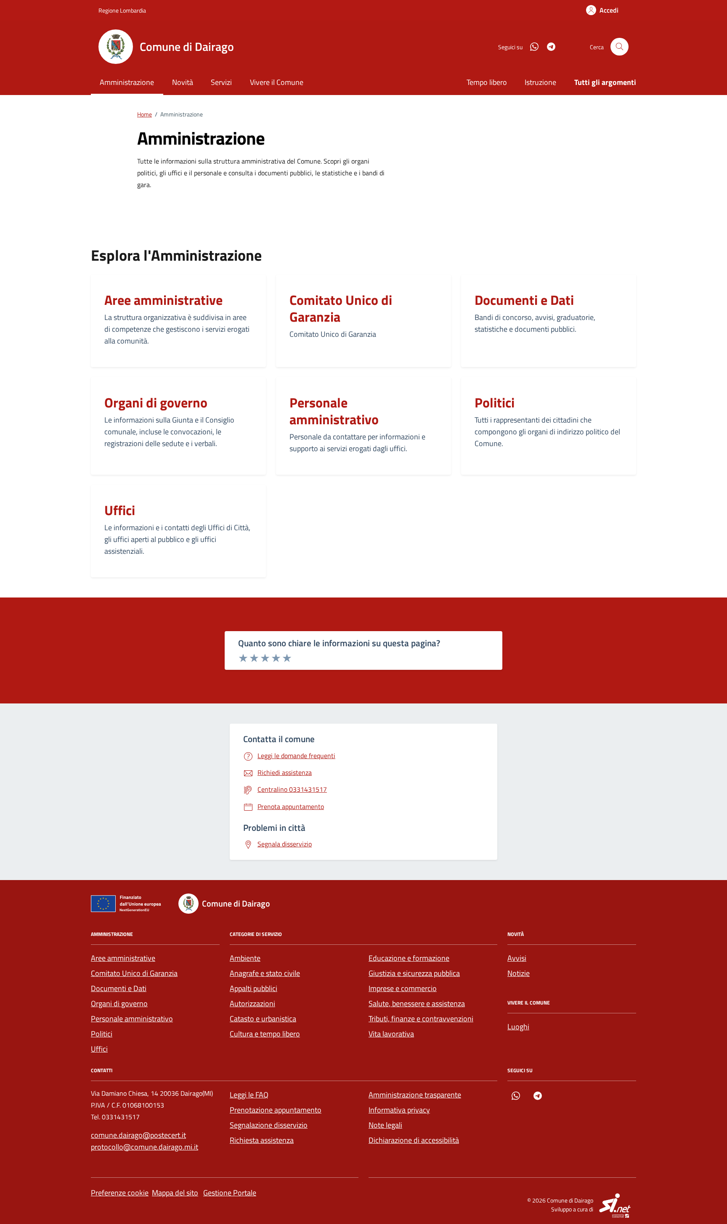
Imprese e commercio (403, 988)
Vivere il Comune (276, 82)
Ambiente (245, 958)
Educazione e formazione (409, 958)
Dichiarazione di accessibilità (414, 1140)
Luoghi (518, 1026)
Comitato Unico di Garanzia (340, 308)
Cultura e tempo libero (265, 1033)
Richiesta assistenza (262, 1140)
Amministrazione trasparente (415, 1094)
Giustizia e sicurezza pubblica (414, 973)
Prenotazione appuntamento (275, 1110)
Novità (182, 82)
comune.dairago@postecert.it (138, 1135)
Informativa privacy (399, 1110)
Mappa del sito (175, 1192)
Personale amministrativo (334, 411)
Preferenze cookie (120, 1192)
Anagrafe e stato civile (265, 973)
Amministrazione (127, 82)
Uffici (119, 510)
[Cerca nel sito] (619, 47)
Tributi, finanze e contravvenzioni (421, 1018)
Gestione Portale (229, 1192)
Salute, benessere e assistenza (417, 1003)
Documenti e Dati (524, 299)
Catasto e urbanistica (263, 1018)
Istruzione (540, 82)
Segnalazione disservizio (269, 1125)
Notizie (518, 973)
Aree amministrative (163, 299)
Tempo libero (487, 82)
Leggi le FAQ (249, 1094)
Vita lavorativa (391, 1033)
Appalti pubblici (253, 988)
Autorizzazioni (252, 1003)
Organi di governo (155, 402)
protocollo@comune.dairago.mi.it (144, 1147)
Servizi (221, 82)
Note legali (385, 1125)
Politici (495, 402)
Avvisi (516, 958)
